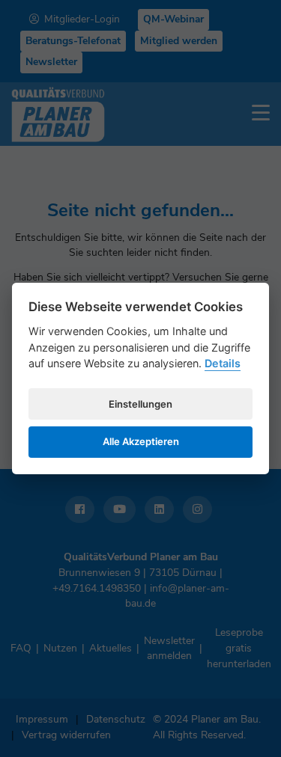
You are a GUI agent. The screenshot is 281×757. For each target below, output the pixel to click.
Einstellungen (140, 404)
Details (223, 363)
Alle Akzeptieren (141, 441)
